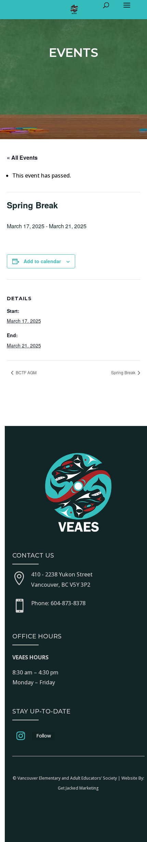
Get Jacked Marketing (78, 788)
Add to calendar (42, 261)
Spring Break (123, 372)
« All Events (22, 157)
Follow (43, 735)
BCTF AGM (26, 372)
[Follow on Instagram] (20, 736)
